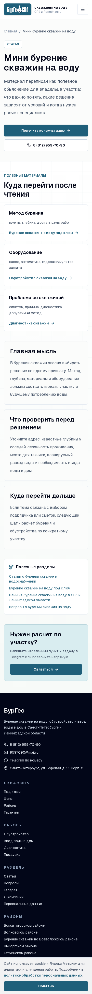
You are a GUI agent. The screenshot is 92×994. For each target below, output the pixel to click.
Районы (10, 805)
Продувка (12, 854)
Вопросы (11, 883)
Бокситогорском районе (24, 925)
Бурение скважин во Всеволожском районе (41, 939)
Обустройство (16, 834)
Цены (8, 798)
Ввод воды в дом (18, 841)
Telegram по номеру (26, 760)
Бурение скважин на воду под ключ (41, 233)
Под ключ (12, 791)
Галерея (10, 890)
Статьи (10, 876)
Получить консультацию (43, 130)
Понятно (46, 986)
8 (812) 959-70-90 (49, 145)
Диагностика (15, 848)
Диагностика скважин (29, 323)
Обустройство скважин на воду (37, 278)
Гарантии (11, 812)
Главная (10, 31)
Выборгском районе (20, 946)
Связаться (43, 669)
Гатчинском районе (20, 953)
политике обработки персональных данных (43, 975)
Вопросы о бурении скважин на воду (40, 607)
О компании (14, 897)
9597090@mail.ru (24, 752)
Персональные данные (23, 904)
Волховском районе (21, 932)
